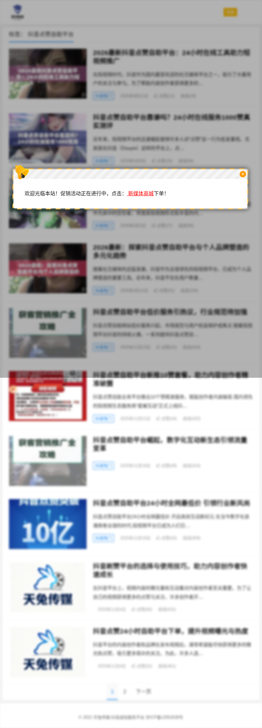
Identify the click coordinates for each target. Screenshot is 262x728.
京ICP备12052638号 (164, 717)
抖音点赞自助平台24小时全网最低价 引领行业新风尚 (171, 503)
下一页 (143, 691)
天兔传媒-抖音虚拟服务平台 (118, 717)
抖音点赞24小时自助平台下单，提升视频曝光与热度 (170, 631)
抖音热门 (103, 418)
